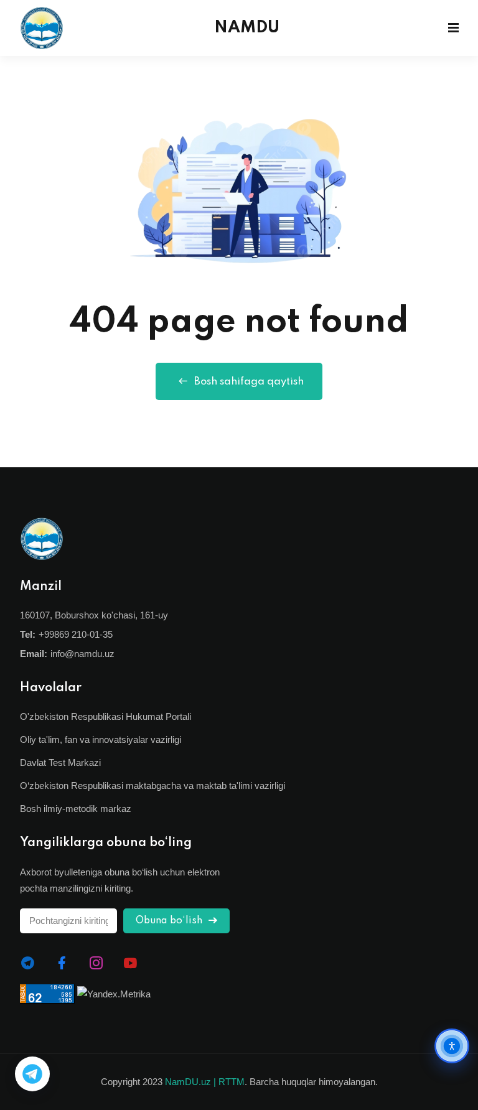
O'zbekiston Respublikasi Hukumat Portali (105, 716)
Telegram (32, 1073)
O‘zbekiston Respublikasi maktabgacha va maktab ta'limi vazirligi (152, 785)
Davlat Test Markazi (60, 762)
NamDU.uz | (190, 1081)
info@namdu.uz (82, 653)
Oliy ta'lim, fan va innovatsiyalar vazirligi (100, 739)
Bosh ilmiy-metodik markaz (75, 808)
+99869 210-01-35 (76, 634)
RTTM (231, 1081)
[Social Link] (27, 963)
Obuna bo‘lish (170, 921)
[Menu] (453, 28)
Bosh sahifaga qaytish (249, 381)
